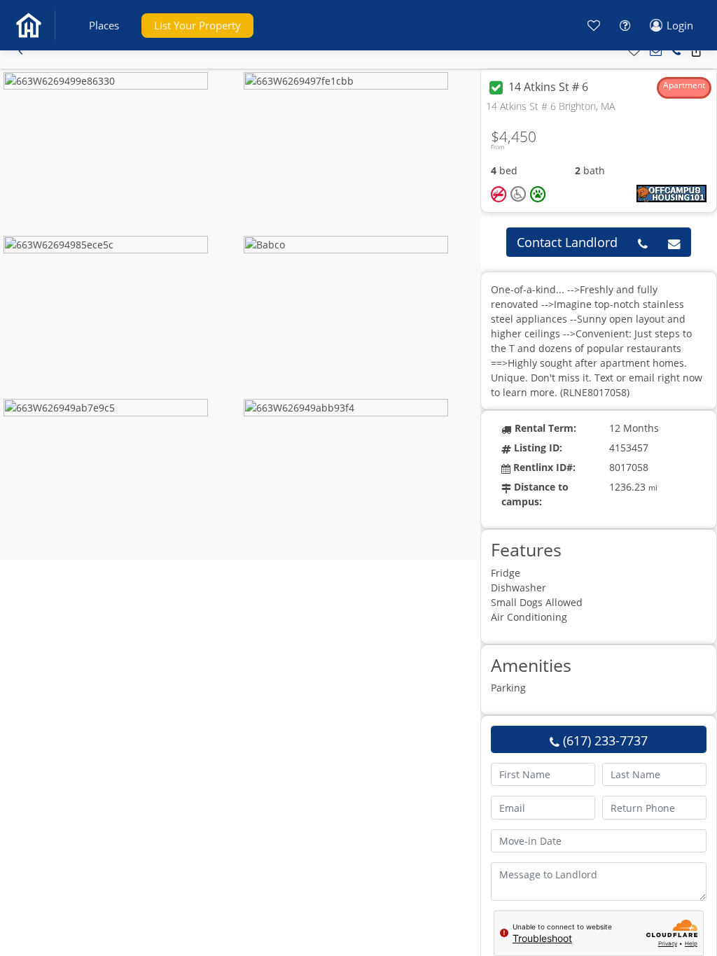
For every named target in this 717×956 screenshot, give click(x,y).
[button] (104, 25)
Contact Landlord (567, 242)
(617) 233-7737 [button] (603, 740)
